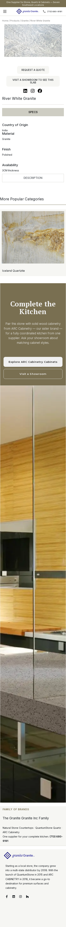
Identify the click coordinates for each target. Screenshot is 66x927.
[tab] (33, 112)
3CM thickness (10, 170)
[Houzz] (27, 896)
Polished (7, 154)
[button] (5, 11)
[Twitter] (28, 289)
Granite (25, 20)
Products (15, 20)
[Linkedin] (33, 289)
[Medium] (38, 289)
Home (5, 20)
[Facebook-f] (7, 896)
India (5, 130)
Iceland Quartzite (13, 270)
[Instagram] (20, 896)
